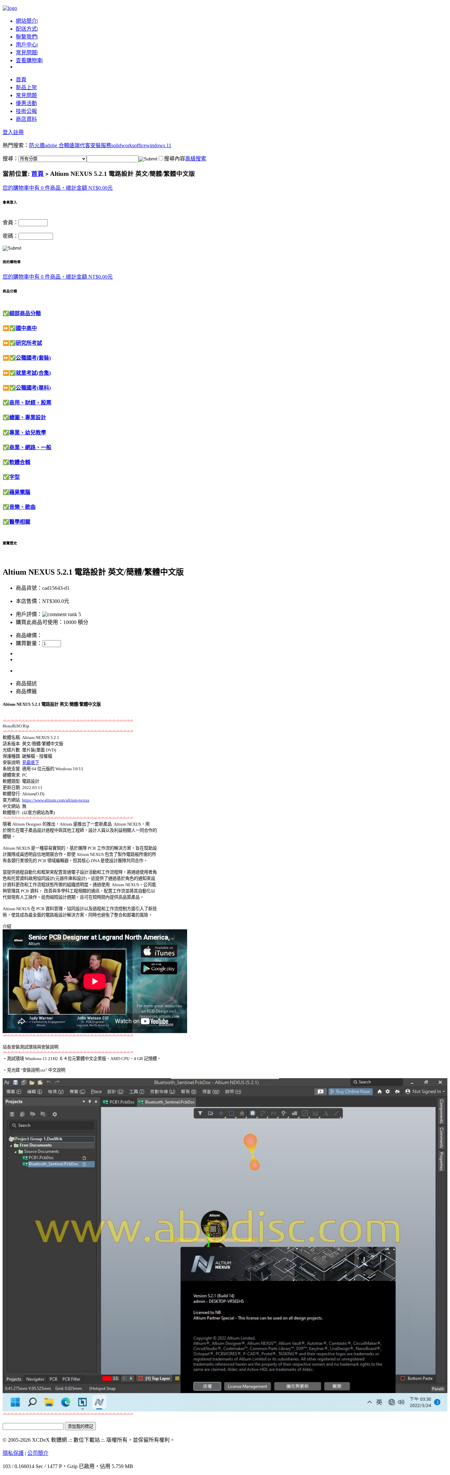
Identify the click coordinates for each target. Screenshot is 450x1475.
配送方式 (26, 29)
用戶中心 (26, 44)
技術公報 (26, 111)
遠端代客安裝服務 (90, 145)
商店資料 (26, 119)
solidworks (122, 145)
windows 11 (158, 145)
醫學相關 (19, 522)
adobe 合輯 (57, 145)
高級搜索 (195, 158)
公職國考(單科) (33, 388)
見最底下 (30, 762)
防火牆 (37, 145)
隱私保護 (13, 1453)
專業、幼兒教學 (27, 432)
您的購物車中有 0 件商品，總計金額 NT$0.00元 (58, 188)
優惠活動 (26, 103)
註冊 (18, 132)
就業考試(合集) (33, 373)
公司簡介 (37, 1453)
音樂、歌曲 (22, 507)
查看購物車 (29, 60)
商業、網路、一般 (30, 447)
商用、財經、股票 (30, 402)
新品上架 (26, 87)
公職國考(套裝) (33, 358)
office (140, 145)
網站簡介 (26, 21)
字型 (14, 477)
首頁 (21, 79)
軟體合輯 (19, 462)
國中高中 (26, 328)
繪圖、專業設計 (27, 417)
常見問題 (26, 52)
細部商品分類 (25, 313)
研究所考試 (29, 343)
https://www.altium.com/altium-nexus (55, 800)
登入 (8, 132)
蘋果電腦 (19, 492)
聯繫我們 (26, 37)
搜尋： (10, 158)
